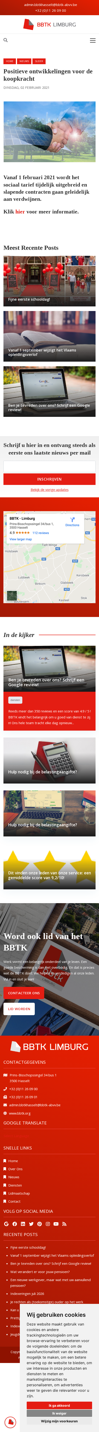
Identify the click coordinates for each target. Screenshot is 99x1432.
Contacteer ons (24, 993)
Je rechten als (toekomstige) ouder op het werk (46, 1301)
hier (20, 212)
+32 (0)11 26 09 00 (50, 10)
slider (39, 61)
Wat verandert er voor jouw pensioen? (40, 1271)
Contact (14, 1201)
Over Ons (15, 1169)
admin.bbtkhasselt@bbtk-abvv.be (50, 4)
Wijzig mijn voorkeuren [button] (59, 1421)
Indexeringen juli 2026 (27, 1293)
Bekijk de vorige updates (50, 489)
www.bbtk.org (20, 1113)
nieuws (24, 61)
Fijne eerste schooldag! (28, 1247)
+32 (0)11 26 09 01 (23, 1097)
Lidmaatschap (19, 1193)
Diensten (15, 1185)
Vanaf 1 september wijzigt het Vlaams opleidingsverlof (52, 1255)
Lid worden (19, 1008)
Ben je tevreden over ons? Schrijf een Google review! (50, 1263)
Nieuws (13, 1177)
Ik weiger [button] (59, 1413)
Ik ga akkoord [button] (59, 1405)
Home (9, 61)
